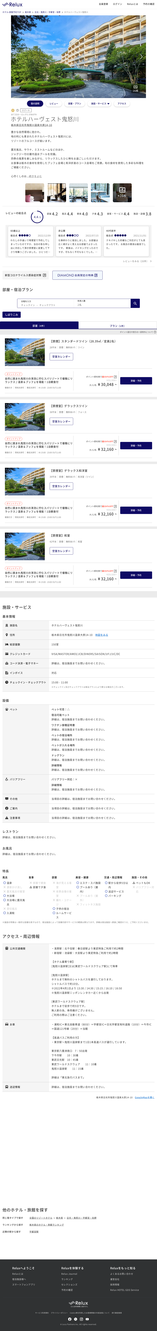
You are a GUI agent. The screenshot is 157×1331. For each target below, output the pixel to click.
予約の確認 (149, 3)
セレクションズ (69, 1284)
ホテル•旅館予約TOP (11, 12)
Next (141, 56)
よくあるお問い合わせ (121, 1273)
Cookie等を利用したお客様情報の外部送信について (90, 1313)
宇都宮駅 (34, 1231)
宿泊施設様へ (19, 1279)
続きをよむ (35, 176)
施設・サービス (98, 103)
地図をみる (101, 635)
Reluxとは (132, 3)
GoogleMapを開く (145, 1097)
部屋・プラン (74, 103)
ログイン (117, 3)
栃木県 (28, 12)
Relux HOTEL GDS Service (124, 1289)
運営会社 (114, 1279)
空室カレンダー (61, 356)
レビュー (54, 103)
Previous (15, 56)
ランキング (67, 1279)
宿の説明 (35, 103)
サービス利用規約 (42, 1313)
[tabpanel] (78, 56)
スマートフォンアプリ (23, 1284)
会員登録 (103, 3)
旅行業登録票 (117, 1313)
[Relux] (12, 4)
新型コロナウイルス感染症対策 (23, 275)
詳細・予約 (136, 380)
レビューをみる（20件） (136, 261)
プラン (118, 326)
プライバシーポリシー (59, 1313)
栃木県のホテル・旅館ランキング (46, 1224)
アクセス (122, 103)
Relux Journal (69, 1273)
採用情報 (114, 1284)
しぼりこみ (11, 314)
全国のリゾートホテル (40, 1217)
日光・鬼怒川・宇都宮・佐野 (48, 12)
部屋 (39, 325)
